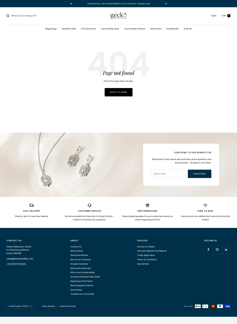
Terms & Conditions (147, 259)
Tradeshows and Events (82, 294)
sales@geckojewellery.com (19, 258)
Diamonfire (155, 28)
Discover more (144, 3)
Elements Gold (69, 28)
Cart (225, 15)
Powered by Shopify (68, 306)
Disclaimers (143, 264)
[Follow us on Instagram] (217, 249)
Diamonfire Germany (80, 268)
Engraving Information (81, 281)
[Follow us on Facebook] (208, 249)
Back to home (118, 92)
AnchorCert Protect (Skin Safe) (85, 276)
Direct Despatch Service (82, 285)
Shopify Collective (79, 264)
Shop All (188, 28)
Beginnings (51, 28)
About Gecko (76, 250)
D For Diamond (88, 28)
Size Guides (76, 289)
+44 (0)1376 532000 (16, 264)
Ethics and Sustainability (82, 272)
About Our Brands (79, 255)
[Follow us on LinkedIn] (226, 249)
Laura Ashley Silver (110, 28)
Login (213, 15)
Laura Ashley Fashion (134, 28)
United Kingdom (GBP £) (19, 306)
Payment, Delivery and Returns (152, 250)
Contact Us (76, 246)
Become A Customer (80, 259)
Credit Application (146, 255)
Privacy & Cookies (146, 246)
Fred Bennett (172, 28)
